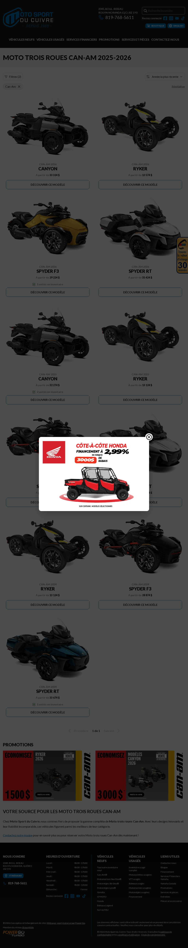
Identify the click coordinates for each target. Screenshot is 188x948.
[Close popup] (149, 437)
